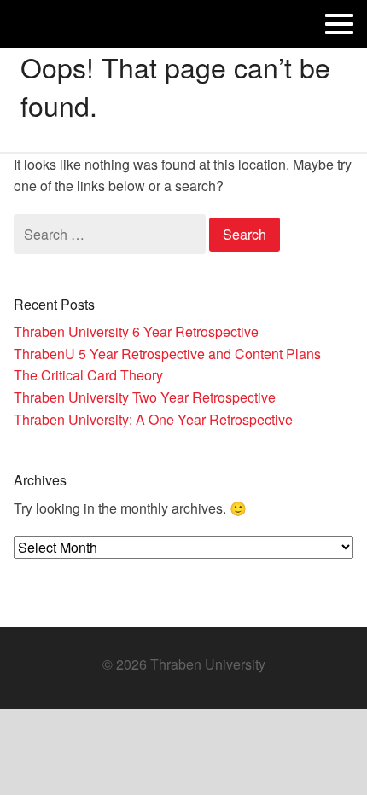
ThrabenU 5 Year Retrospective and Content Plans (167, 353)
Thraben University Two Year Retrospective (145, 397)
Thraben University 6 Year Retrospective (136, 331)
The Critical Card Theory (88, 375)
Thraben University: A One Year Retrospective (153, 419)
